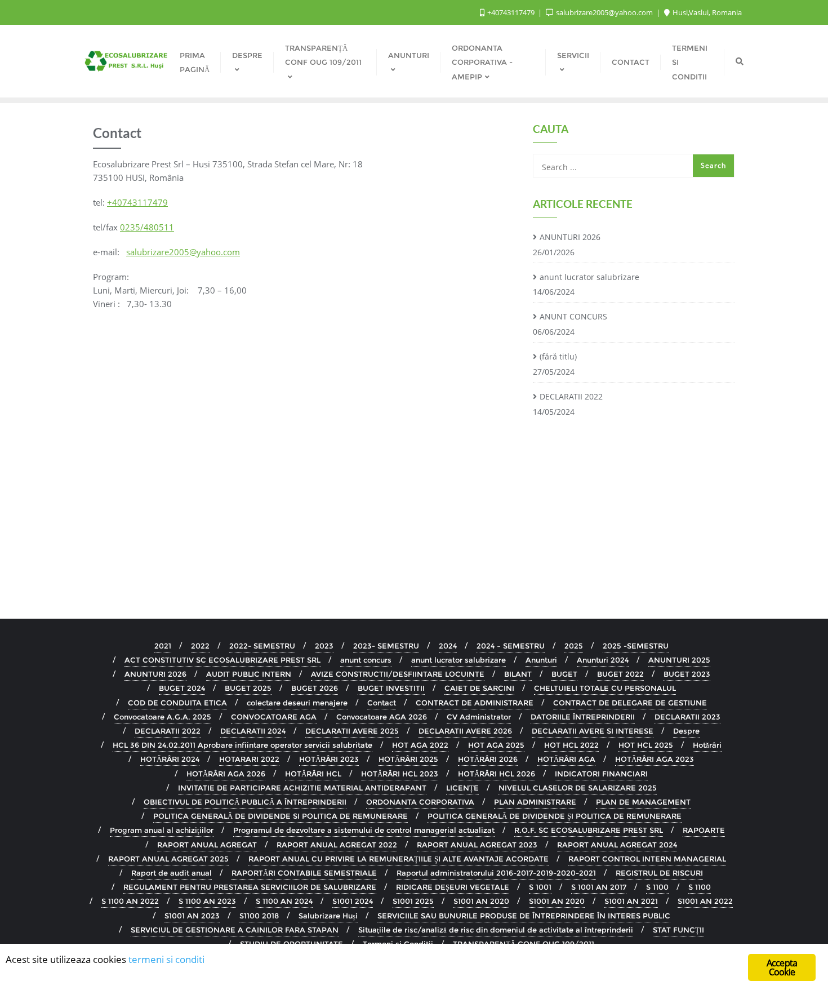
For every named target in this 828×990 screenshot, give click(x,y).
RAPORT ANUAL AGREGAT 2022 (337, 844)
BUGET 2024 (182, 687)
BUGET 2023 (687, 673)
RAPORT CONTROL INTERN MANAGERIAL (647, 858)
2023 (324, 645)
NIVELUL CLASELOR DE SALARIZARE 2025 (577, 787)
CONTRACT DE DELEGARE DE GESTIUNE (630, 702)
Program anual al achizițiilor (161, 829)
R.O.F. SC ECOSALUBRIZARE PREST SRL (588, 829)
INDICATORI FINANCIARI (601, 773)
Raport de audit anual (171, 872)
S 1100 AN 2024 (284, 900)
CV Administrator (479, 716)
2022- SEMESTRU (262, 645)
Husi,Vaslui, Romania (706, 12)
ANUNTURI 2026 (570, 237)
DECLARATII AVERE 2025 (352, 730)
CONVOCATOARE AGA (274, 716)
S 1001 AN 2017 (598, 886)
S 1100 (657, 886)
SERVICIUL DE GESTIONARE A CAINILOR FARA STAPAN (235, 929)
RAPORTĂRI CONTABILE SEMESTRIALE (304, 872)
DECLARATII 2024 (253, 730)
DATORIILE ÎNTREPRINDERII (583, 716)
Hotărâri (707, 744)
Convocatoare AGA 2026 (381, 716)
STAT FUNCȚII (678, 929)
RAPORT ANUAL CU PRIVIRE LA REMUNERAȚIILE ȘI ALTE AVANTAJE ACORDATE (398, 858)
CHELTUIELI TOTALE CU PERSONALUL (605, 687)
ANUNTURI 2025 (679, 659)
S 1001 (540, 886)
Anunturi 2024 (603, 659)
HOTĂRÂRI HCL (313, 773)
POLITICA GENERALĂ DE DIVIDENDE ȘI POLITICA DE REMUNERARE (555, 815)
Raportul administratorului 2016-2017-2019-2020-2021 (496, 872)
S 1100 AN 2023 (207, 900)
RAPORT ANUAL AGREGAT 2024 (617, 844)
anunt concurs (365, 659)
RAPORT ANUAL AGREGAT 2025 (168, 858)
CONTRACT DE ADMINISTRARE (474, 702)
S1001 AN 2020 (481, 900)
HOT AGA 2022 (420, 744)
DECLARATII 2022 (571, 396)
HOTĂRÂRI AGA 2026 (225, 773)
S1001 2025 (413, 900)
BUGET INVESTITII (391, 687)
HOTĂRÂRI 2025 (408, 758)
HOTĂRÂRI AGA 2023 (654, 758)
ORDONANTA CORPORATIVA (420, 801)
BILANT (518, 673)
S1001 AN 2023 (192, 915)
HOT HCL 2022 (571, 744)
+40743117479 (511, 12)
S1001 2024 (352, 900)
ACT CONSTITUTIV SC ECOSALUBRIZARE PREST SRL (222, 659)
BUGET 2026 (314, 687)
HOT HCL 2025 (645, 744)
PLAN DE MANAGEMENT (643, 801)
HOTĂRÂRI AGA (566, 758)
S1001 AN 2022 (705, 900)
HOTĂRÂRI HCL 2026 (496, 773)
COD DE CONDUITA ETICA (177, 702)
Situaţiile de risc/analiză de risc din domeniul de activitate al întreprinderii (495, 929)
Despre (686, 730)
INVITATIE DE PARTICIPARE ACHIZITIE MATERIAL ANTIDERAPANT (302, 787)
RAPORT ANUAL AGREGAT (207, 844)
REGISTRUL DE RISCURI (659, 872)
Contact (381, 702)
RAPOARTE (704, 829)
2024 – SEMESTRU (511, 645)
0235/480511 (147, 227)
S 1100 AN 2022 (130, 900)
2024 (448, 645)
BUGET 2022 (620, 673)
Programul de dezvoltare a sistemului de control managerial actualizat (364, 829)
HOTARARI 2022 (249, 758)
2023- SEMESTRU (386, 645)
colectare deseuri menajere (297, 702)
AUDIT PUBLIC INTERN (248, 673)
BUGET (564, 673)
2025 (573, 645)
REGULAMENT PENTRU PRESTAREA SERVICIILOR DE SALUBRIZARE (249, 886)
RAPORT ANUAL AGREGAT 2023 (477, 844)
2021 (162, 645)
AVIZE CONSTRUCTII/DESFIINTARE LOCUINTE (397, 673)
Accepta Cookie (782, 967)
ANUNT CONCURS (573, 316)
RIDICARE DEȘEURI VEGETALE (452, 886)
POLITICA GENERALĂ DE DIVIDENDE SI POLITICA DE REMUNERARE (280, 815)
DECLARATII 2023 (687, 716)
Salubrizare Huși (328, 915)
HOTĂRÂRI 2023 (329, 758)
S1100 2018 (259, 915)
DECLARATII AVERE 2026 (465, 730)
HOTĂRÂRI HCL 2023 (399, 773)
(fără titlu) (558, 356)
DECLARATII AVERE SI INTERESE (592, 730)
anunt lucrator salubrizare (589, 277)
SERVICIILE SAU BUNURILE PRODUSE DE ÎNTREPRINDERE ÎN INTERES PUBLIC (523, 915)
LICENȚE (462, 787)
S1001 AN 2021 (631, 900)
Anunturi (541, 659)
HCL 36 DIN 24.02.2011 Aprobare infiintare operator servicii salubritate (242, 744)
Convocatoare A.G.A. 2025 (162, 716)
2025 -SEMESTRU (636, 645)
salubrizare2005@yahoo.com (604, 12)
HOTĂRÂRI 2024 (169, 758)
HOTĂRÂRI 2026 (488, 758)
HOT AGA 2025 (496, 744)
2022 (200, 645)
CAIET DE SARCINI (479, 687)
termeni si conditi (166, 959)
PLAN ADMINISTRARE (535, 801)
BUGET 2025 (248, 687)
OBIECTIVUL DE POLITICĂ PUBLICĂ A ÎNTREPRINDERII (245, 801)
